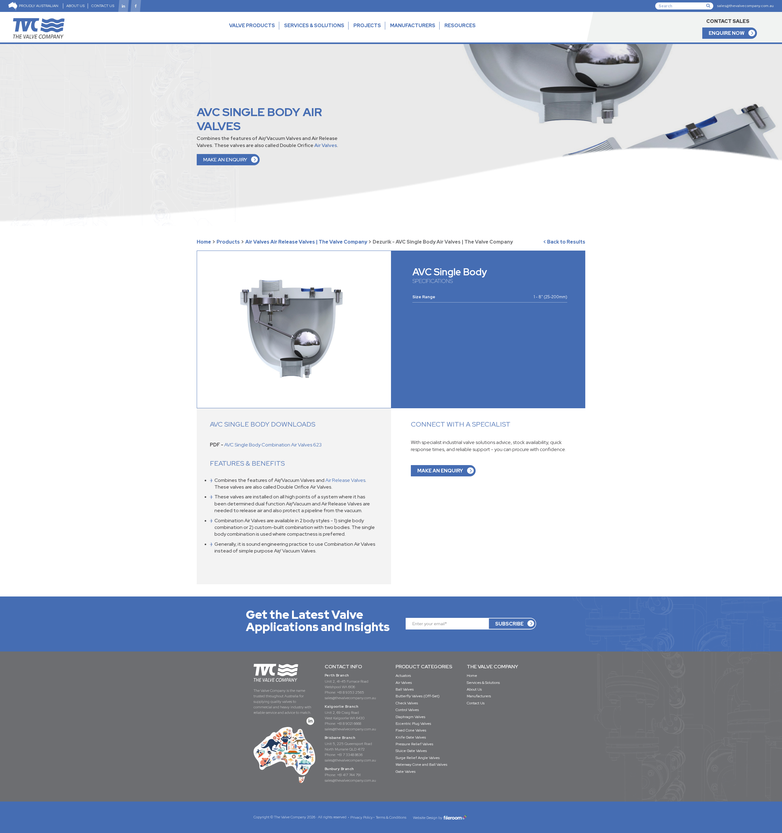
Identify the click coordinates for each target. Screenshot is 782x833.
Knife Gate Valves (411, 737)
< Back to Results (564, 242)
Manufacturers (479, 696)
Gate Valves (405, 771)
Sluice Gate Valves (411, 750)
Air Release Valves (345, 480)
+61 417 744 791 (349, 774)
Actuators (403, 675)
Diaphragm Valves (410, 716)
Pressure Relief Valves (414, 744)
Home (204, 242)
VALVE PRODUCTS (252, 25)
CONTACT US (102, 5)
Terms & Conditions (391, 817)
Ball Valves (405, 689)
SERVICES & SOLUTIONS (314, 25)
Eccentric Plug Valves (413, 723)
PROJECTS (367, 25)
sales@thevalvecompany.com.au (745, 5)
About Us (474, 689)
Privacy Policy (361, 817)
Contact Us (475, 703)
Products (228, 242)
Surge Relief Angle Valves (418, 757)
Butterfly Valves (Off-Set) (418, 696)
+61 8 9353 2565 (350, 692)
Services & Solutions (483, 682)
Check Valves (407, 703)
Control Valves (407, 709)
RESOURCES (460, 25)
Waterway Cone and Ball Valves (421, 764)
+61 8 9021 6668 (349, 723)
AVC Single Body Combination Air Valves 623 (273, 445)
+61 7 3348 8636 (350, 754)
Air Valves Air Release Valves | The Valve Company (306, 242)
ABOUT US (75, 5)
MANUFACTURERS (412, 25)
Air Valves (325, 145)
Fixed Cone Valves (411, 730)
